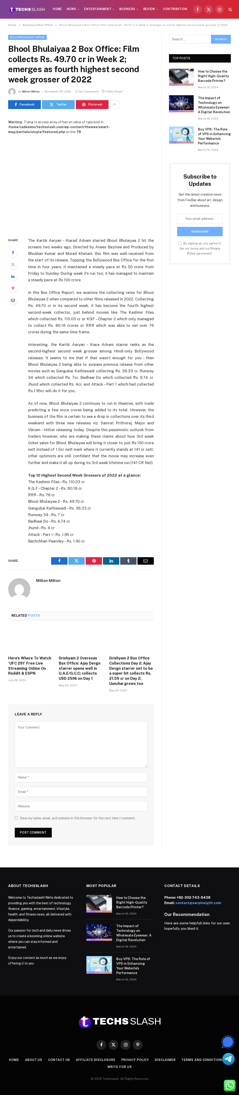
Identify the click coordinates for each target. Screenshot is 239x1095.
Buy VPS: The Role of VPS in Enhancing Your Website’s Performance (214, 136)
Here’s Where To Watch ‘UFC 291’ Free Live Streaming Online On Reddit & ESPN (29, 666)
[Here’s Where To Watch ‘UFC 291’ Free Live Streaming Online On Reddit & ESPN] (30, 639)
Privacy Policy (135, 1060)
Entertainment (97, 9)
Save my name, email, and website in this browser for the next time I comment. (78, 818)
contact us (59, 1060)
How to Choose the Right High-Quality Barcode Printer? (213, 76)
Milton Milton (31, 91)
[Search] (230, 9)
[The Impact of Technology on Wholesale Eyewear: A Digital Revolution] (181, 103)
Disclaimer (165, 1060)
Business (127, 9)
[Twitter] (13, 264)
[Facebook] (13, 252)
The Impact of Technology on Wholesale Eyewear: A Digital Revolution (214, 105)
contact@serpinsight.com (198, 903)
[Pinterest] (13, 288)
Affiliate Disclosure (95, 1060)
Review (149, 9)
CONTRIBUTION (175, 9)
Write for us (119, 1067)
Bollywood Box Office (27, 37)
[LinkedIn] (13, 276)
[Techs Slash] (27, 9)
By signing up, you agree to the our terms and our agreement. (200, 248)
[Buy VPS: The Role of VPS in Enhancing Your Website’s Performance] (181, 135)
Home (57, 9)
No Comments (89, 91)
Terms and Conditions (202, 1060)
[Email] (13, 300)
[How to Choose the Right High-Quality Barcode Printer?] (181, 77)
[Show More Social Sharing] (114, 104)
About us (33, 1060)
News (71, 9)
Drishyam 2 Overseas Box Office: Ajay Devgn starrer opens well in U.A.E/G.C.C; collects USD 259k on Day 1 (79, 668)
